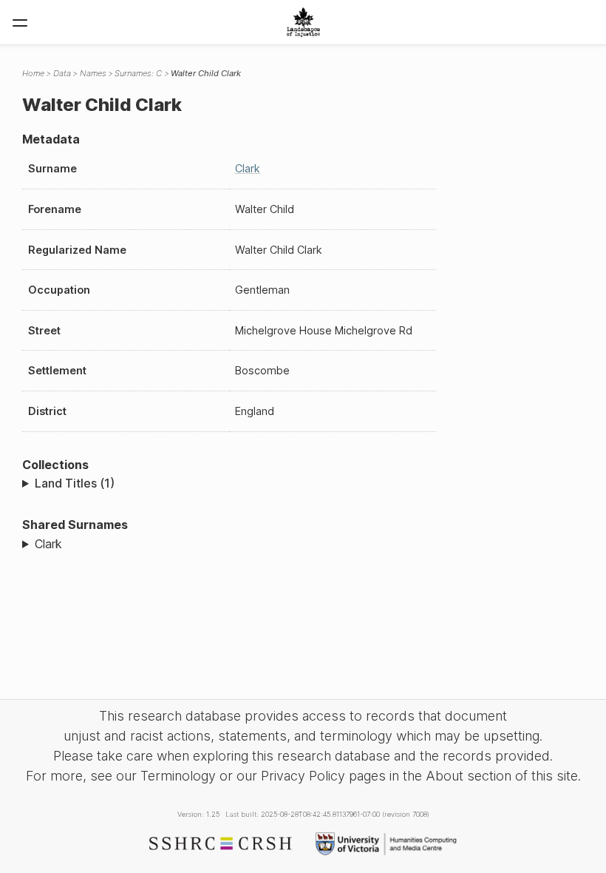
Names (93, 73)
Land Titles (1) (75, 483)
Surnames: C (138, 73)
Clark (247, 168)
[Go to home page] (303, 22)
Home (33, 73)
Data (62, 73)
